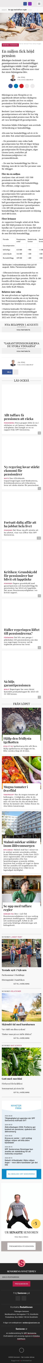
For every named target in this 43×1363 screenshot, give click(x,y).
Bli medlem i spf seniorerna (21, 1174)
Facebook (25, 4)
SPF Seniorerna (30, 1333)
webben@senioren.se (31, 1323)
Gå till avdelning (21, 984)
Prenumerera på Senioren (21, 1246)
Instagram (30, 4)
